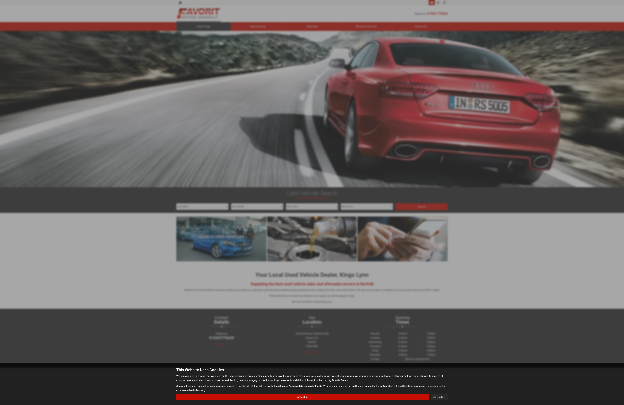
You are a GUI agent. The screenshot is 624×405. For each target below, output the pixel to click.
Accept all (302, 396)
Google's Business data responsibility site (300, 386)
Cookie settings (439, 397)
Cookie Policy (340, 380)
